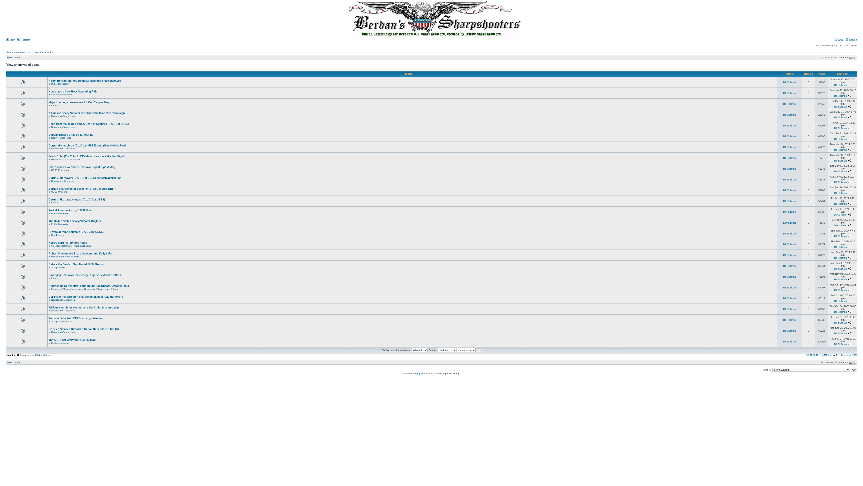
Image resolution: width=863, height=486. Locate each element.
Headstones (57, 235)
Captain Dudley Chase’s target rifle (71, 134)
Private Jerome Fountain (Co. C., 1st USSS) (76, 232)
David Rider (789, 212)
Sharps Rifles (58, 267)
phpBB (420, 373)
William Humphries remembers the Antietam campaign (84, 307)
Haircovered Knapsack (63, 181)
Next (854, 354)
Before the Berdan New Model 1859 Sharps (76, 264)
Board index (13, 57)
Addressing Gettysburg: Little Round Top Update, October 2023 (89, 286)
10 (849, 354)
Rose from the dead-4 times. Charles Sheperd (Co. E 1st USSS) (89, 124)
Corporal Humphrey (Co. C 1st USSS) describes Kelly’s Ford (87, 145)
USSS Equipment (60, 170)
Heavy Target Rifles (61, 138)
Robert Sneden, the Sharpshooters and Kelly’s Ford (81, 253)
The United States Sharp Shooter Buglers (75, 221)
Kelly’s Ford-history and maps (68, 242)
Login (12, 39)
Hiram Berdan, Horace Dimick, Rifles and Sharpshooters (85, 80)
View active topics (43, 52)
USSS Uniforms (59, 192)
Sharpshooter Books (62, 321)
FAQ (840, 39)
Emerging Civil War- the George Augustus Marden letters (85, 275)
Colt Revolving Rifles (61, 94)
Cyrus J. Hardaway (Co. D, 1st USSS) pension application (85, 178)
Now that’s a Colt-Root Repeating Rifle (73, 91)
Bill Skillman (789, 82)
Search (852, 39)
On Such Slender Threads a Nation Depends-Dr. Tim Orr (84, 329)
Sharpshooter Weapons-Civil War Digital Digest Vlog (82, 167)
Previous (824, 354)
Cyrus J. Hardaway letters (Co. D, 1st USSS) (77, 199)
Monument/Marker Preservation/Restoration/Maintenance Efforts (84, 289)
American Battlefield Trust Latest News (71, 246)
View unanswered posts (19, 52)
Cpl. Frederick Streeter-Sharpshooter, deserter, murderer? (86, 296)
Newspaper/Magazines (63, 116)
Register (25, 39)
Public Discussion (60, 84)
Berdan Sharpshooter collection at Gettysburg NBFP (82, 188)
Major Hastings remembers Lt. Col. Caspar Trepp (80, 102)
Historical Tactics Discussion (65, 159)
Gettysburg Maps (60, 343)
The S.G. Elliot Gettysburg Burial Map (72, 340)
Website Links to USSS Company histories (76, 318)
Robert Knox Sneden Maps (65, 256)
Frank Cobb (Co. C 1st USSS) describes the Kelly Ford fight (86, 156)
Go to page (812, 354)
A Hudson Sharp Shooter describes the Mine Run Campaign (87, 113)
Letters (54, 105)
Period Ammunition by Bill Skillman (71, 210)
